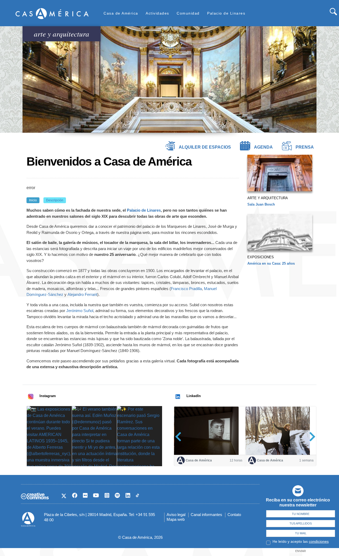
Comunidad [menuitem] (188, 13)
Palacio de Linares (144, 210)
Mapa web (176, 519)
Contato (234, 514)
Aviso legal (176, 514)
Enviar (300, 551)
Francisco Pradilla (186, 288)
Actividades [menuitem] (157, 13)
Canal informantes (206, 514)
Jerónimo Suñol (79, 310)
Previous (180, 436)
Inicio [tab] (33, 200)
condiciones (319, 541)
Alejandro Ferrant (82, 294)
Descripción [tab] (54, 200)
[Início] (52, 13)
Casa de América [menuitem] (121, 13)
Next (310, 436)
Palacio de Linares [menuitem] (226, 13)
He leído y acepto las (301, 541)
